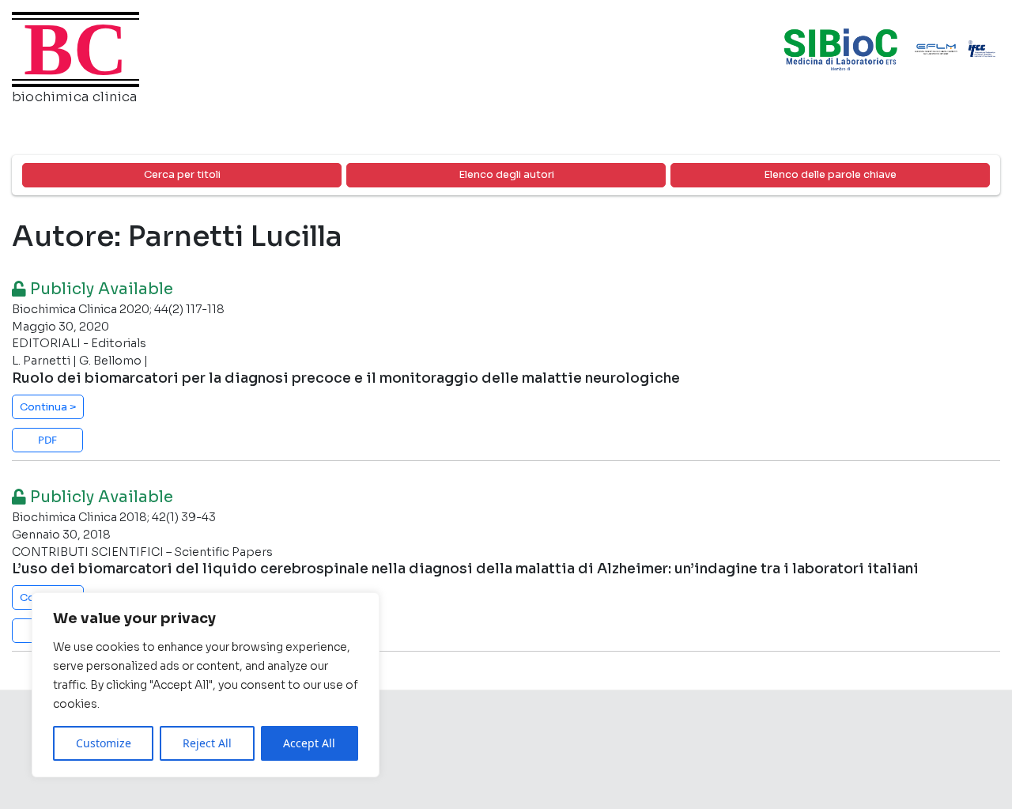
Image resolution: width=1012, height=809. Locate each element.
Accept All (309, 742)
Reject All (207, 742)
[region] (206, 684)
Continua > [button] (48, 407)
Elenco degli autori (506, 174)
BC (75, 49)
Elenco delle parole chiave (830, 174)
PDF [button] (47, 440)
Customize (103, 742)
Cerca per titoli (182, 174)
